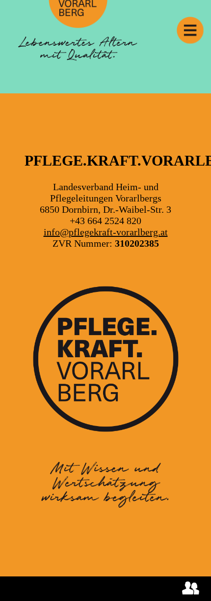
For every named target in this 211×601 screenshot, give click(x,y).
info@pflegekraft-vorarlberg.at (106, 232)
